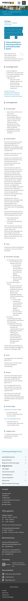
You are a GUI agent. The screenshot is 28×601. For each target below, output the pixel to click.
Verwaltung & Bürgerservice (15, 12)
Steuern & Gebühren (7, 477)
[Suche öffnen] (24, 3)
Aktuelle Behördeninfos (8, 457)
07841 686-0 (7, 502)
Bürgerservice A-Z (7, 466)
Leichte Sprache (9, 577)
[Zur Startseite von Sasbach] (8, 3)
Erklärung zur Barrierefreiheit (13, 574)
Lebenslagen (5, 469)
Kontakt (4, 590)
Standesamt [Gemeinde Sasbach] (13, 96)
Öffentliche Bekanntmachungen (10, 483)
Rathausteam (5, 480)
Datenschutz (5, 595)
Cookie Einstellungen (7, 597)
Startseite (4, 12)
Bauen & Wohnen (7, 460)
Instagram (8, 564)
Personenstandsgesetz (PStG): (12, 419)
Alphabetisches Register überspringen (10, 23)
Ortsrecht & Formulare (8, 472)
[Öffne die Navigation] (19, 3)
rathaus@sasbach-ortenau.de (12, 500)
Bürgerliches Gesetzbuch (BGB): (12, 409)
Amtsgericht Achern (9, 91)
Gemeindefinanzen (7, 475)
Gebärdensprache (10, 580)
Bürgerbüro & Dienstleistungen (10, 463)
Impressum (5, 593)
